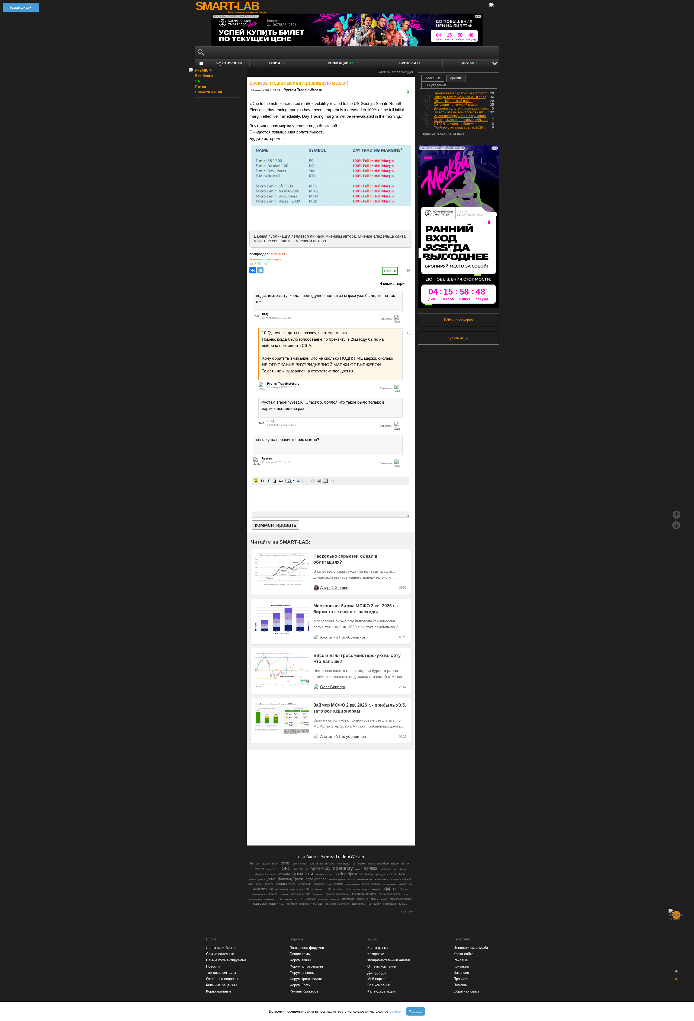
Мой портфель (379, 979)
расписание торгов (389, 894)
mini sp (259, 868)
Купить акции (458, 338)
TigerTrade (385, 869)
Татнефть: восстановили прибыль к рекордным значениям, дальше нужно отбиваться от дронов (463, 120)
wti (395, 868)
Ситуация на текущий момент (457, 105)
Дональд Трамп (290, 879)
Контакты (461, 966)
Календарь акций (381, 991)
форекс (304, 903)
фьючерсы (358, 903)
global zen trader (388, 863)
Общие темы (300, 954)
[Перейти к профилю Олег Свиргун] (316, 687)
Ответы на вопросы (222, 979)
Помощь (460, 985)
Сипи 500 (310, 899)
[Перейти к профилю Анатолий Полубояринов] (316, 637)
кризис (338, 883)
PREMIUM (203, 70)
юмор (403, 903)
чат (370, 903)
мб (410, 883)
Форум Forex (300, 985)
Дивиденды (376, 973)
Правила (461, 979)
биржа (403, 869)
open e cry (320, 868)
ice (402, 864)
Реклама (461, 960)
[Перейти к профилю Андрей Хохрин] (316, 587)
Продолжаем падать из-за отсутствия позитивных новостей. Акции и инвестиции (462, 93)
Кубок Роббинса (371, 884)
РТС (279, 899)
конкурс (269, 884)
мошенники (316, 889)
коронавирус (285, 883)
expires (371, 864)
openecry (343, 868)
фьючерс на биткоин (337, 903)
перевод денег (259, 894)
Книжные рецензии (221, 985)
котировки (319, 884)
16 (408, 271)
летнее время (389, 884)
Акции (276, 63)
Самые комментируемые (226, 960)
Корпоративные (218, 991)
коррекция (304, 883)
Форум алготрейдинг (306, 966)
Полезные (433, 78)
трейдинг (278, 254)
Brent (275, 863)
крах (329, 884)
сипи (298, 898)
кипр (250, 884)
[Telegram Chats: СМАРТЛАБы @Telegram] (303, 826)
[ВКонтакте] (252, 270)
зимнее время (337, 879)
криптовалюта (353, 884)
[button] (256, 481)
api (257, 863)
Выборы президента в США (381, 874)
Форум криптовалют (306, 979)
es (354, 863)
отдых (376, 889)
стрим (374, 898)
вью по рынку (257, 879)
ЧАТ (198, 81)
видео (320, 874)
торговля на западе (401, 899)
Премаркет (318, 894)
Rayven (267, 458)
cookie (395, 1011)
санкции (288, 899)
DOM (311, 864)
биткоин (283, 874)
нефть (329, 889)
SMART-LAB (227, 6)
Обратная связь (467, 991)
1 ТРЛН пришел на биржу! (454, 124)
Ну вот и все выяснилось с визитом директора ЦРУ (461, 112)
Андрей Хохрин (334, 587)
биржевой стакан (265, 874)
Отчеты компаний (381, 966)
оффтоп (390, 888)
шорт (377, 903)
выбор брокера (349, 874)
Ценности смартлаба (471, 948)
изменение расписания (372, 879)
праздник (284, 894)
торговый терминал (268, 903)
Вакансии (461, 973)
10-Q (265, 314)
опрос (366, 889)
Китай (259, 884)
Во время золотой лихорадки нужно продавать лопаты (463, 108)
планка (272, 893)
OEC (276, 868)
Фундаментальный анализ (388, 960)
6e (251, 863)
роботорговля (255, 899)
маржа (277, 259)
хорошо (390, 271)
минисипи (281, 889)
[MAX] (321, 826)
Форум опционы (302, 973)
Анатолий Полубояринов (343, 637)
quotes (358, 869)
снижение (334, 899)
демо (271, 879)
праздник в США (300, 894)
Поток (200, 86)
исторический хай (400, 879)
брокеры (302, 873)
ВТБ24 (329, 874)
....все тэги (405, 911)
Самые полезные (220, 954)
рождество (269, 899)
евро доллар (316, 879)
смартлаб (323, 899)
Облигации (340, 63)
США (384, 898)
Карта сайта (463, 954)
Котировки (375, 954)
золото (351, 879)
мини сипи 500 (263, 889)
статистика (348, 899)
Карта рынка (377, 948)
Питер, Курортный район (453, 101)
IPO (408, 864)
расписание (343, 894)
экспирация (390, 903)
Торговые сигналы (221, 973)
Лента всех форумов (307, 948)
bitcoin (266, 863)
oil (307, 869)
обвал (340, 889)
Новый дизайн (21, 7)
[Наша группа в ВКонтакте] (340, 826)
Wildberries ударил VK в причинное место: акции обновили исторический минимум (462, 116)
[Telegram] (260, 270)
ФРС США (317, 903)
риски (405, 894)
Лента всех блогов (221, 948)
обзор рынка (353, 889)
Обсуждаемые (436, 85)
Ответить (386, 318)
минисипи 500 (299, 889)
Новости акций (208, 92)
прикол (330, 894)
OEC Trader (292, 868)
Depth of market (299, 864)
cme (285, 863)
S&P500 (370, 869)
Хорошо (415, 1011)
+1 (409, 333)
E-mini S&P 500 (325, 863)
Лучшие (456, 78)
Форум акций (300, 960)
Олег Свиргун (332, 687)
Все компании (378, 985)
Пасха (404, 889)
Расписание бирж (364, 893)
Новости (213, 966)
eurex (361, 863)
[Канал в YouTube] (358, 826)
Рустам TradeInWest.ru (303, 90)
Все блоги (204, 75)
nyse (268, 869)
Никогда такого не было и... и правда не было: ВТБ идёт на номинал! (462, 97)
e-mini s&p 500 (343, 864)
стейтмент (362, 899)
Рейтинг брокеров (458, 320)
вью (402, 874)
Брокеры (409, 63)
